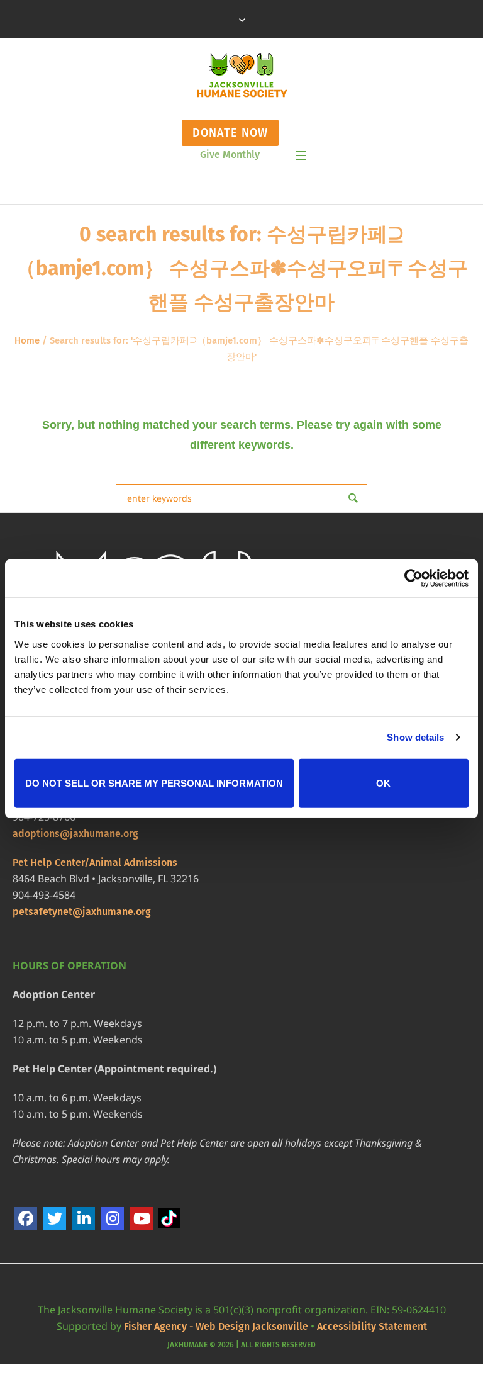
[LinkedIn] (83, 1218)
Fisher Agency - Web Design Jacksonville (216, 1326)
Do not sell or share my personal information (154, 782)
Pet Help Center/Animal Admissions (95, 862)
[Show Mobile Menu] (301, 155)
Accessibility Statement (372, 1326)
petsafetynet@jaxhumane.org (82, 912)
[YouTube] (141, 1218)
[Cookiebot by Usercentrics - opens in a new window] (413, 578)
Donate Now (230, 133)
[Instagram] (112, 1218)
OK (383, 782)
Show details (415, 737)
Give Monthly (230, 154)
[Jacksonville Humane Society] (242, 75)
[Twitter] (54, 1218)
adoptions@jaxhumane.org (75, 834)
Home (27, 340)
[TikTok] (170, 1218)
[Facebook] (25, 1218)
